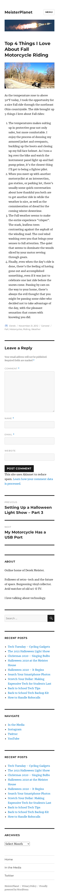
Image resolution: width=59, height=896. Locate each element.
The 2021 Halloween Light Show (29, 651)
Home (9, 859)
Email (9, 434)
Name (9, 418)
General (45, 325)
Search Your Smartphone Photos (29, 674)
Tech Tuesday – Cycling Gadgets (29, 646)
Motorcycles (16, 329)
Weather (35, 329)
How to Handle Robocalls (24, 697)
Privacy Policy (29, 886)
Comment (12, 368)
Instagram (14, 729)
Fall (7, 329)
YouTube (13, 738)
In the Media (16, 724)
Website (10, 450)
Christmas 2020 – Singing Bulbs (29, 656)
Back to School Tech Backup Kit (28, 693)
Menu (49, 12)
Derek (12, 325)
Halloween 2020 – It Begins (26, 669)
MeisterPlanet (18, 12)
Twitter (13, 734)
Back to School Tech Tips (24, 688)
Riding (26, 329)
